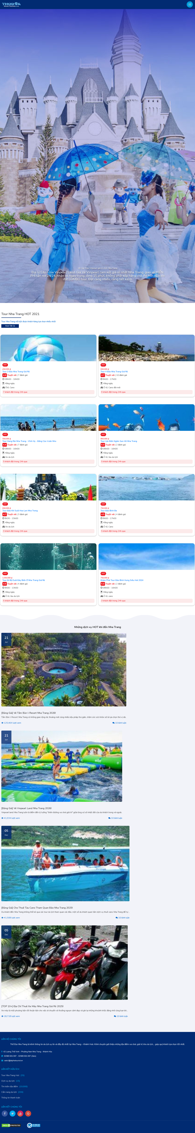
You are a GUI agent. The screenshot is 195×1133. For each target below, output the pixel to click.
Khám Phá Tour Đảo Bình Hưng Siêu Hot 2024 (122, 580)
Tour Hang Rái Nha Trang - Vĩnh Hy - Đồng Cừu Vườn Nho (29, 441)
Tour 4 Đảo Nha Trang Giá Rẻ (114, 371)
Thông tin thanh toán (10, 1097)
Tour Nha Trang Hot (10, 1075)
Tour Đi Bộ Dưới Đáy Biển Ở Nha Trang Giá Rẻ (23, 580)
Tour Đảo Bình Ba (109, 510)
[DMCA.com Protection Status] (11, 1125)
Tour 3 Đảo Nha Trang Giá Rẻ (16, 371)
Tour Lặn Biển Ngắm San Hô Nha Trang (119, 441)
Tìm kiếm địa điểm (9, 1086)
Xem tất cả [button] (10, 326)
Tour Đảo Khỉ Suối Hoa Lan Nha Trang (20, 510)
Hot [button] (5, 365)
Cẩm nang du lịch (9, 1092)
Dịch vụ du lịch (8, 1080)
